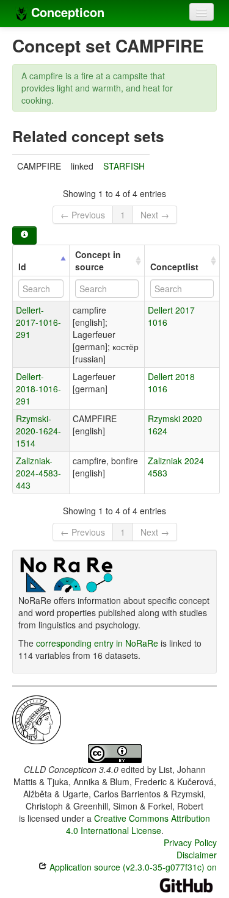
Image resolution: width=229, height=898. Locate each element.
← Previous (82, 215)
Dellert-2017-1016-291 (38, 322)
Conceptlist (174, 266)
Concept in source (98, 260)
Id (22, 266)
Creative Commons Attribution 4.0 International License (138, 824)
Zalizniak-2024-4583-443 (38, 472)
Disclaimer (196, 855)
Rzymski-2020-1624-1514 (38, 430)
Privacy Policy (190, 842)
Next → (154, 215)
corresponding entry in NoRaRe (97, 643)
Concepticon (65, 12)
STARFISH (124, 166)
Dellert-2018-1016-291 (38, 388)
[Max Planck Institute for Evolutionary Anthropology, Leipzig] (36, 719)
